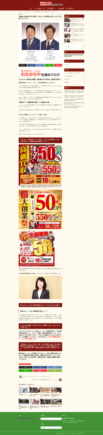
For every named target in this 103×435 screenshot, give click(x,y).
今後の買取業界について (51, 9)
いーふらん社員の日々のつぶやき (39, 9)
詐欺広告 (66, 56)
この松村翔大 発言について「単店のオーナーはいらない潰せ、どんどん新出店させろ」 (77, 20)
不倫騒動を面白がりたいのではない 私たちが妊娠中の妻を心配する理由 (77, 25)
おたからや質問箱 (61, 9)
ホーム (31, 9)
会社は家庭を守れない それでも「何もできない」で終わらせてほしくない (77, 40)
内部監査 (81, 54)
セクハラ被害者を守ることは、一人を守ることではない (77, 35)
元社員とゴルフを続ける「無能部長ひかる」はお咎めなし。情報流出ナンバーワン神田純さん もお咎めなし (77, 30)
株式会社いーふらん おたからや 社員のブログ (69, 433)
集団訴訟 (69, 56)
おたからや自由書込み (69, 9)
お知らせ (77, 54)
